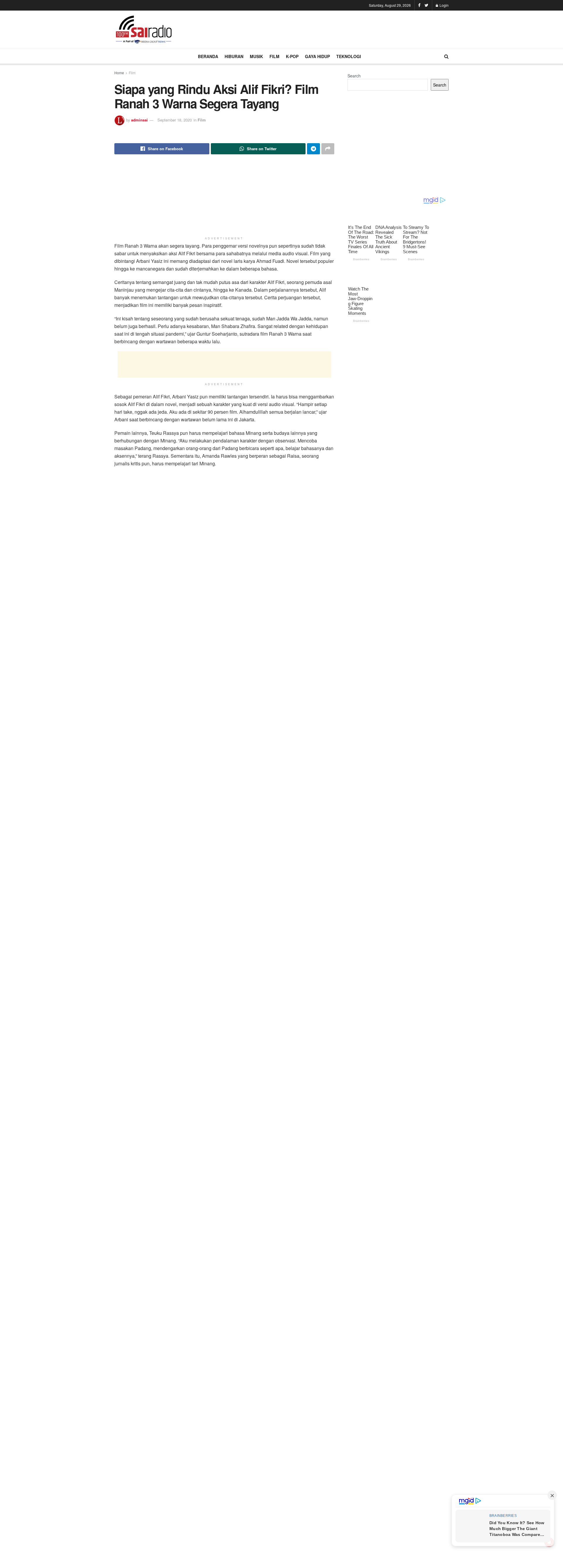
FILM (274, 56)
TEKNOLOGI (348, 56)
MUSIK (256, 56)
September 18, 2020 (174, 120)
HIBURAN (234, 56)
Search (354, 76)
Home (119, 72)
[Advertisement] (342, 29)
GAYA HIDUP (317, 56)
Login (444, 5)
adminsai (139, 120)
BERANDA (208, 56)
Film (132, 72)
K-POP (292, 56)
